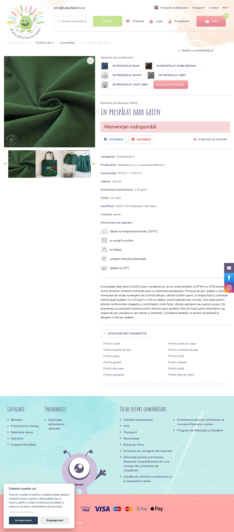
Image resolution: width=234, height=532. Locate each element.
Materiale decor (22, 432)
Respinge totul (54, 520)
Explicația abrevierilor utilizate (56, 424)
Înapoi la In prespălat (198, 50)
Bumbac (16, 420)
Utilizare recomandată (127, 334)
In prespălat (67, 43)
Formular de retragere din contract (147, 451)
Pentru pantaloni (113, 375)
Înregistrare (181, 21)
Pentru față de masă (181, 375)
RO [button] (225, 8)
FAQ (126, 426)
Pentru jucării (176, 369)
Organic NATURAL (23, 445)
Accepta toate (23, 520)
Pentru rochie (111, 344)
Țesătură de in (44, 43)
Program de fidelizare (174, 8)
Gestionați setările (21, 510)
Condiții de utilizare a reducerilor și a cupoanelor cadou (147, 479)
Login (159, 21)
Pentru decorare (113, 369)
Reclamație (131, 439)
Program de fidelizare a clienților (200, 430)
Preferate (138, 21)
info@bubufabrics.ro (69, 8)
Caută (108, 21)
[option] (49, 101)
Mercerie (17, 439)
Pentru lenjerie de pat (117, 350)
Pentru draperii (177, 362)
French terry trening (25, 426)
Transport (198, 8)
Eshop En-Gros (133, 445)
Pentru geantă (112, 362)
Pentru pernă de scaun (182, 344)
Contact (213, 8)
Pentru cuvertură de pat (183, 350)
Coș (214, 21)
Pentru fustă (176, 356)
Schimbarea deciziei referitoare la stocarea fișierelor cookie (200, 422)
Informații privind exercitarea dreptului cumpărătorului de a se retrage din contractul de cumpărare (146, 463)
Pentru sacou (111, 356)
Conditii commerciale (138, 420)
